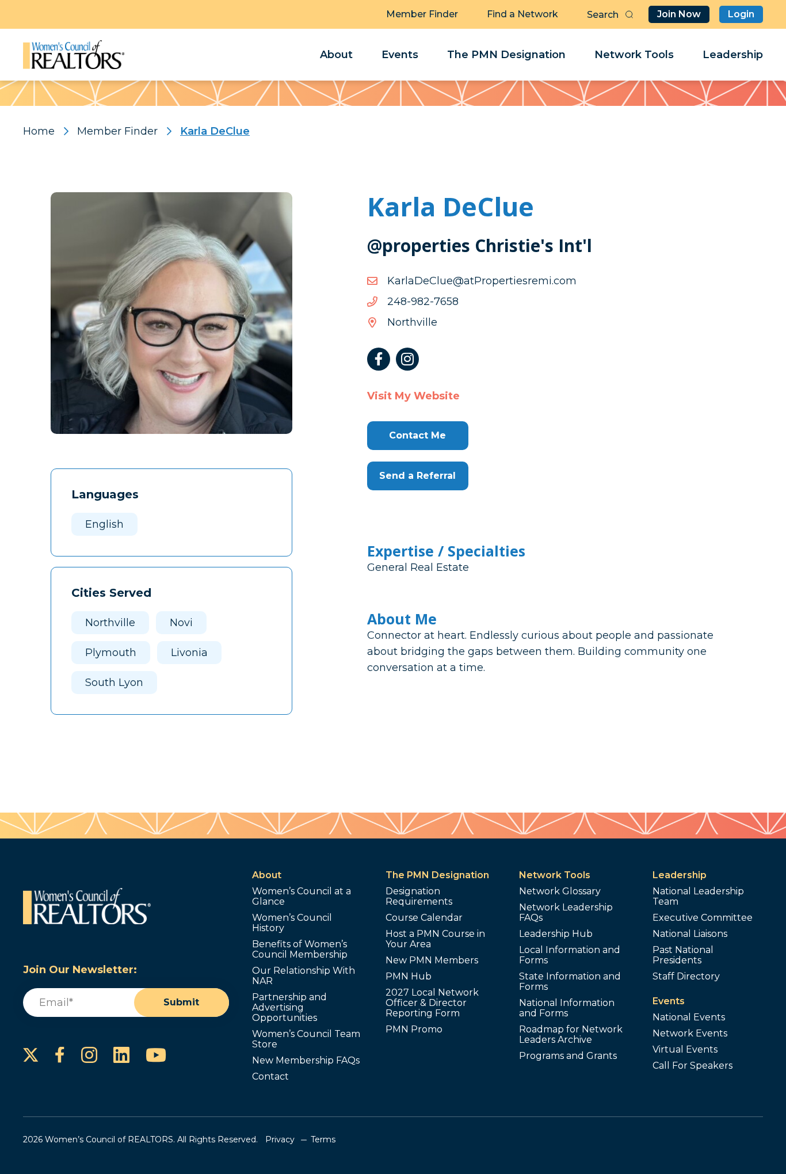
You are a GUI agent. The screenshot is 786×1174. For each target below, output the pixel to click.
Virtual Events (685, 1050)
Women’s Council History (292, 923)
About (336, 54)
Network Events (690, 1033)
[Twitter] (31, 1055)
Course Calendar (424, 918)
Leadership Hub (556, 934)
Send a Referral (417, 475)
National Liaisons (690, 934)
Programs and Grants (568, 1056)
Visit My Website (413, 396)
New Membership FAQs (306, 1060)
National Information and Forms (567, 1008)
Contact (270, 1077)
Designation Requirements (419, 896)
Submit (181, 1002)
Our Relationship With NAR (303, 976)
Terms (323, 1139)
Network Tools (634, 54)
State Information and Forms (570, 981)
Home (39, 131)
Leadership (733, 54)
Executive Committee (703, 918)
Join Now (679, 14)
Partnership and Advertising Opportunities (289, 1007)
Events (399, 54)
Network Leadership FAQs (566, 912)
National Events (689, 1017)
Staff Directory (686, 976)
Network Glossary (560, 891)
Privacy (280, 1139)
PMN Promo (414, 1029)
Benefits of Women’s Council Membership (300, 949)
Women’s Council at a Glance (301, 896)
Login (741, 14)
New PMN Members (432, 960)
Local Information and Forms (569, 955)
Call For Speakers (692, 1066)
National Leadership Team (698, 896)
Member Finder (422, 14)
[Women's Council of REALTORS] (74, 54)
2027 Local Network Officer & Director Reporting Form (432, 1003)
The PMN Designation (506, 54)
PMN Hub (409, 976)
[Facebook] (378, 359)
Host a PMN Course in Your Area (435, 939)
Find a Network (522, 14)
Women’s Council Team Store (306, 1039)
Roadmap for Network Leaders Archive (571, 1034)
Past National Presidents (683, 955)
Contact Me (417, 435)
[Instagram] (407, 359)
